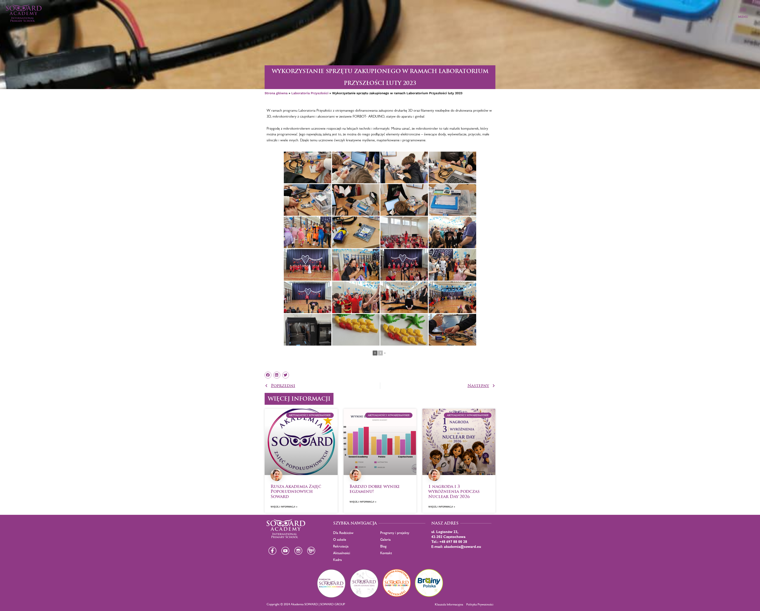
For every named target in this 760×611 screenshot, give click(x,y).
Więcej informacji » (284, 506)
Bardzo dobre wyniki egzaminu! (375, 489)
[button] (268, 375)
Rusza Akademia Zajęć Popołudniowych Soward (296, 491)
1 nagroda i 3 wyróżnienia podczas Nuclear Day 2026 (454, 491)
